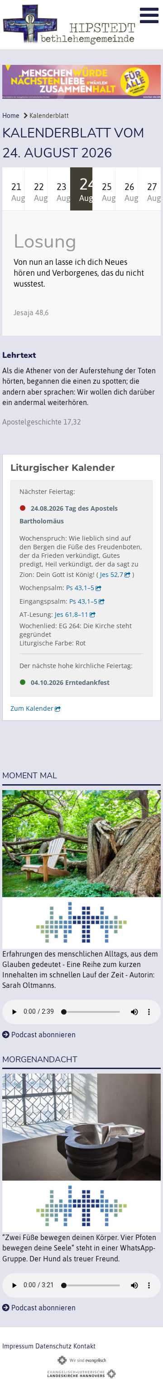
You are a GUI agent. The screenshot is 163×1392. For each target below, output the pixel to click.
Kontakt (84, 1346)
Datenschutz (53, 1346)
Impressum (18, 1346)
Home (10, 115)
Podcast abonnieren (43, 1035)
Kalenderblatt (48, 115)
